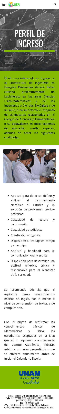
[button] (4, 4)
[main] (29, 40)
